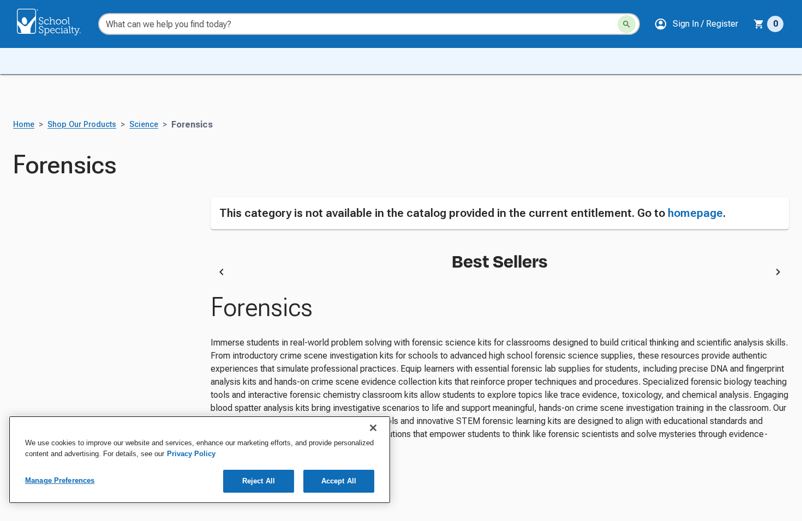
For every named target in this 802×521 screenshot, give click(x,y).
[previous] (221, 274)
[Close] (373, 428)
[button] (696, 24)
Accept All (338, 481)
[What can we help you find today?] (627, 24)
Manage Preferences (59, 480)
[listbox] (500, 274)
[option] (330, 274)
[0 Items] (758, 24)
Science (143, 124)
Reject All (258, 481)
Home (23, 124)
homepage (695, 213)
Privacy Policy (191, 454)
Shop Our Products (81, 124)
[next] (778, 274)
